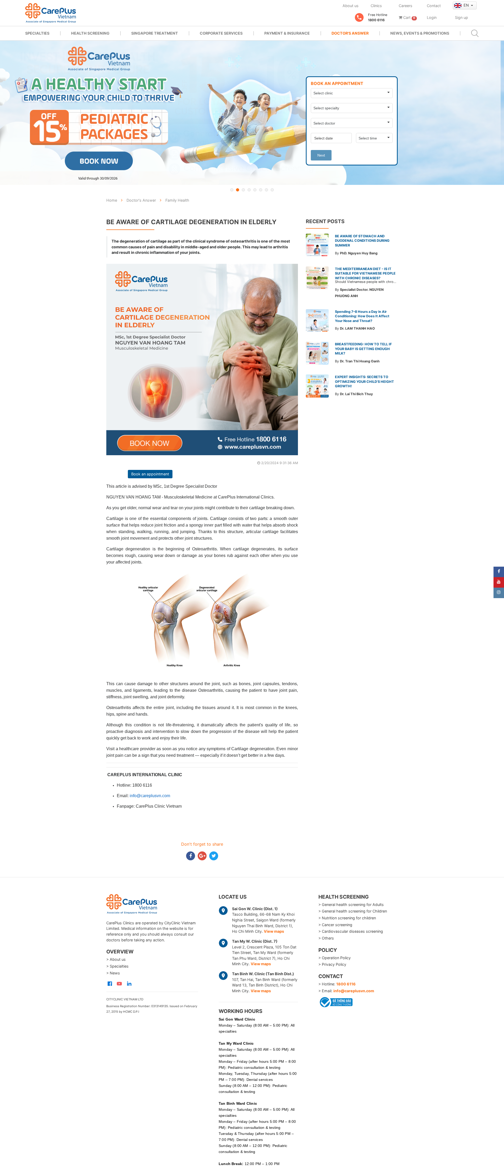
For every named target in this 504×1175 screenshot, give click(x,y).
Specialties (37, 33)
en (467, 5)
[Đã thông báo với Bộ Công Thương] (335, 1001)
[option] (252, 113)
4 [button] (249, 189)
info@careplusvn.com (353, 991)
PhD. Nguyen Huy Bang (358, 253)
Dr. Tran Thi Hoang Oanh (360, 361)
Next (321, 155)
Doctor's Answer (350, 33)
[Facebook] (499, 572)
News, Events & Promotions (419, 33)
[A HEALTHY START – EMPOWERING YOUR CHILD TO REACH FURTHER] (252, 113)
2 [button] (237, 189)
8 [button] (272, 189)
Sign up (461, 17)
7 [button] (266, 189)
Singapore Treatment (154, 33)
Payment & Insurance (287, 33)
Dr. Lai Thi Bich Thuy (356, 394)
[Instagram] (499, 593)
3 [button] (243, 189)
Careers (405, 5)
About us (351, 5)
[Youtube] (499, 582)
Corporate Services (221, 33)
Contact (434, 5)
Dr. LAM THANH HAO (357, 328)
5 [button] (254, 189)
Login (432, 17)
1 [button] (231, 189)
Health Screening (90, 33)
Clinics (376, 5)
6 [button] (260, 189)
